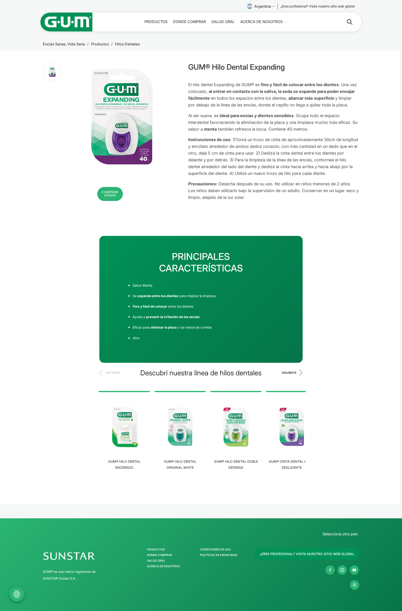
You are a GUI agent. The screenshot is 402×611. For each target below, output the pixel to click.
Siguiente (289, 372)
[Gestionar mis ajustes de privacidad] (354, 585)
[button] (52, 71)
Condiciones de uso (215, 549)
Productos (156, 22)
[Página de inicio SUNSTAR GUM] (66, 22)
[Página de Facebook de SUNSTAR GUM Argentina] (330, 570)
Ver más (124, 482)
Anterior (113, 372)
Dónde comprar (189, 22)
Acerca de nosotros (261, 22)
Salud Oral (223, 22)
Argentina (262, 6)
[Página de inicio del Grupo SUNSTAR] (82, 556)
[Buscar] (346, 22)
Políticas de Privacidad (219, 555)
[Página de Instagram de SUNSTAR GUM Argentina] (342, 570)
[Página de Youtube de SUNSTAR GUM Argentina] (354, 570)
